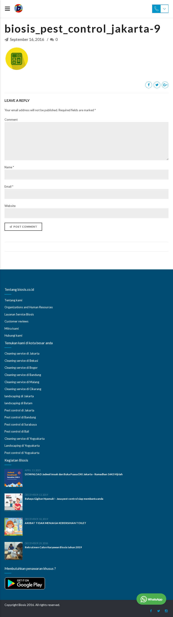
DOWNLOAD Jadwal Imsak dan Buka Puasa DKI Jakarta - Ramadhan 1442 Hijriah (74, 474)
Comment (11, 119)
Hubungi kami (13, 335)
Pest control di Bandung (20, 417)
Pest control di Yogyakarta (22, 453)
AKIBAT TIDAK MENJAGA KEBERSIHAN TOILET (55, 523)
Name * (9, 167)
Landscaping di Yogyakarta (22, 445)
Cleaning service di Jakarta (22, 353)
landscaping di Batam (18, 403)
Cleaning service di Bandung (23, 375)
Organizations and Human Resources (29, 307)
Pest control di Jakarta (19, 410)
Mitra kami (12, 328)
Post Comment (25, 226)
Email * (9, 186)
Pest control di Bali (17, 431)
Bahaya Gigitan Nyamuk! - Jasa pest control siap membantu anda (64, 498)
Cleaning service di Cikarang (23, 389)
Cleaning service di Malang (22, 382)
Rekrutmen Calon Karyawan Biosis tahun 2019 (53, 547)
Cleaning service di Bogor (21, 367)
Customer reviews (16, 321)
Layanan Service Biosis (19, 314)
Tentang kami (13, 300)
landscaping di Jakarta (19, 396)
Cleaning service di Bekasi (21, 360)
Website (10, 206)
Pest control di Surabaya (21, 424)
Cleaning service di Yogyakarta (25, 438)
